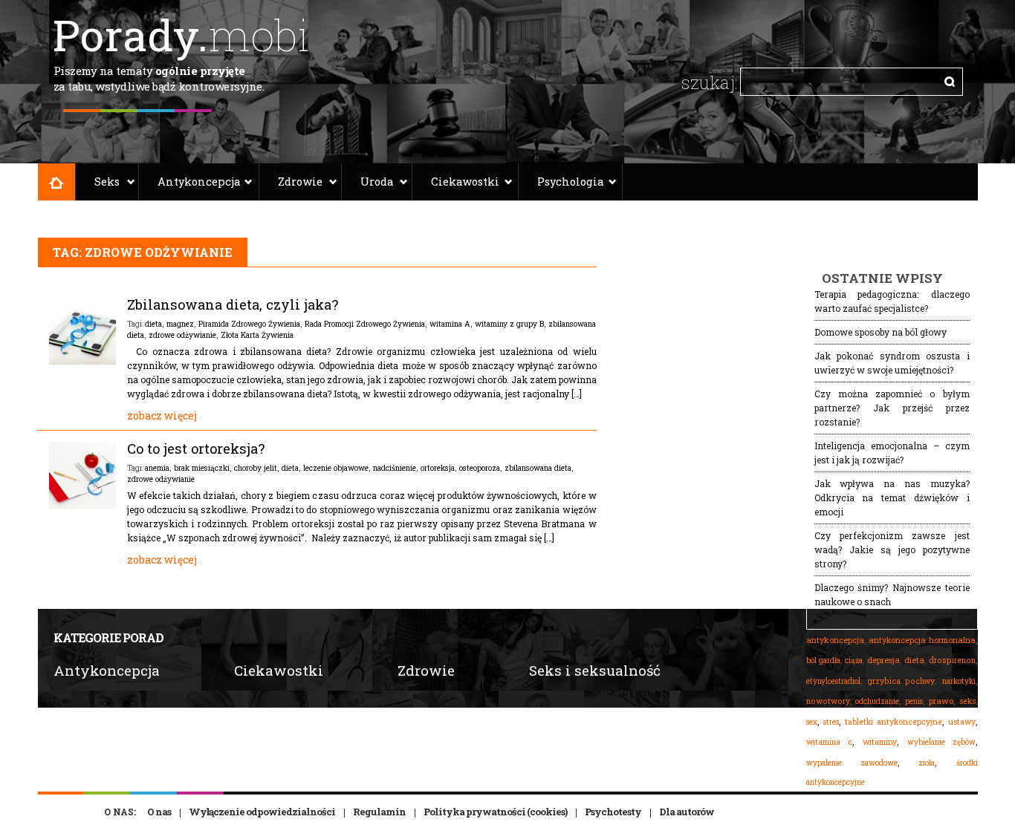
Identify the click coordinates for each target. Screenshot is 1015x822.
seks (967, 701)
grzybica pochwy (901, 681)
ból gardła (823, 660)
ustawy (962, 722)
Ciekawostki (465, 181)
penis (914, 701)
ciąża (854, 660)
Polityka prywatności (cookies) (495, 811)
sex (811, 722)
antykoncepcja (835, 640)
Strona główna (56, 181)
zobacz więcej (162, 415)
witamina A (449, 324)
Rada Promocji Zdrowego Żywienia (365, 324)
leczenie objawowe (336, 468)
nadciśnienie (394, 468)
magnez (180, 324)
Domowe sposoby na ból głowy (880, 332)
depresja (883, 660)
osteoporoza (479, 468)
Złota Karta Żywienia (257, 335)
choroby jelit (255, 468)
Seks (107, 181)
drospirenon (952, 660)
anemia (157, 468)
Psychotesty (613, 811)
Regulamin (379, 811)
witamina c (829, 742)
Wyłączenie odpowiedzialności (262, 811)
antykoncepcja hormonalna (922, 640)
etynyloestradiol (833, 681)
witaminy (880, 742)
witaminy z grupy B (509, 324)
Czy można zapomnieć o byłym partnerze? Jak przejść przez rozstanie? (892, 408)
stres (831, 722)
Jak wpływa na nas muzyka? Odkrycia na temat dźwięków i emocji (892, 497)
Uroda (376, 181)
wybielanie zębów (941, 742)
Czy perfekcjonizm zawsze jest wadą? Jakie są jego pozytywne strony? (892, 549)
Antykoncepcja (199, 181)
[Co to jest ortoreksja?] (82, 505)
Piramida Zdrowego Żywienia (249, 324)
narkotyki (959, 681)
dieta (153, 324)
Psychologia (570, 181)
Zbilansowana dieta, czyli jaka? (232, 304)
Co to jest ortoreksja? (196, 448)
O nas (159, 811)
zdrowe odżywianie (182, 335)
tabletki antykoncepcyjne (893, 722)
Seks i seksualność (595, 670)
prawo (941, 701)
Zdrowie (300, 181)
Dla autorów (686, 811)
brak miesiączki (202, 468)
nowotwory (828, 701)
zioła (926, 762)
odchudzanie (877, 701)
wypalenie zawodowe (852, 762)
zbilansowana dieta (538, 468)
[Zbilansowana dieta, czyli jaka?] (82, 361)
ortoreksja (438, 468)
